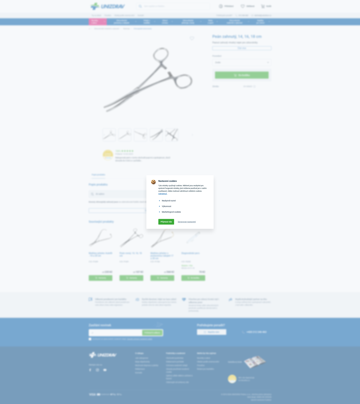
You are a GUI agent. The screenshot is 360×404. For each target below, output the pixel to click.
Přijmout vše (166, 222)
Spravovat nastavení (187, 222)
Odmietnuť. (162, 194)
